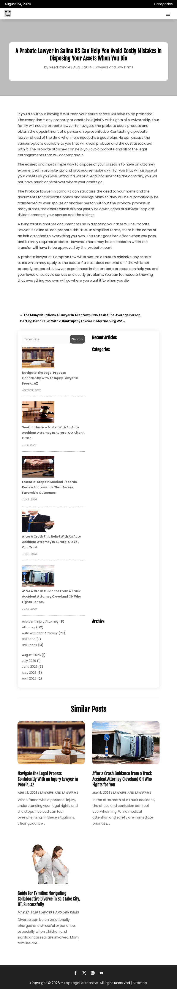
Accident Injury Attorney (40, 621)
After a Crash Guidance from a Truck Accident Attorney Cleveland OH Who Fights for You (51, 596)
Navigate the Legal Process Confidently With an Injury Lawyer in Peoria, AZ (50, 378)
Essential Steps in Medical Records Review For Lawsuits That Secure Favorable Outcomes (49, 487)
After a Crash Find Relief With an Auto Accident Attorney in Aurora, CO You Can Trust (51, 541)
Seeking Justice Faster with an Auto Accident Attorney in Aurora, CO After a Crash (53, 432)
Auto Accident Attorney (40, 633)
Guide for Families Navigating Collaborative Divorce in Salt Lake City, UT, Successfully (49, 899)
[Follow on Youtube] (101, 973)
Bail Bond (28, 639)
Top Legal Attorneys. (81, 982)
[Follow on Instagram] (92, 973)
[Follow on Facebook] (75, 973)
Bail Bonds (29, 645)
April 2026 (29, 678)
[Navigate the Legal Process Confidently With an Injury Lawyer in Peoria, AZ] (38, 358)
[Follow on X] (84, 973)
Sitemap (140, 982)
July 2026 (29, 661)
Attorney (28, 627)
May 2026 (29, 672)
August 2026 (31, 655)
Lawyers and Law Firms (114, 67)
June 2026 (30, 666)
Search (77, 339)
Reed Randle (59, 67)
